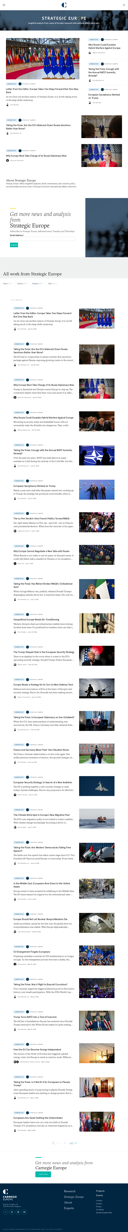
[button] (73, 1143)
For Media (100, 1209)
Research (70, 1191)
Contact (99, 1200)
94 (65, 1143)
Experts (69, 1208)
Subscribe (43, 1174)
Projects (100, 1190)
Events (99, 1195)
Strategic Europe (29, 84)
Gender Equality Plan (104, 1212)
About (68, 1202)
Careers (99, 1203)
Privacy (99, 1206)
